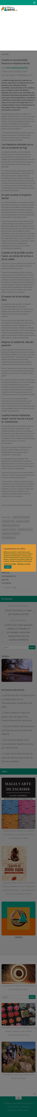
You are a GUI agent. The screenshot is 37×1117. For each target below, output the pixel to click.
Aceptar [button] (7, 567)
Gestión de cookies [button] (10, 564)
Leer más (27, 564)
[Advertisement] (18, 32)
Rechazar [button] (20, 564)
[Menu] (34, 2)
